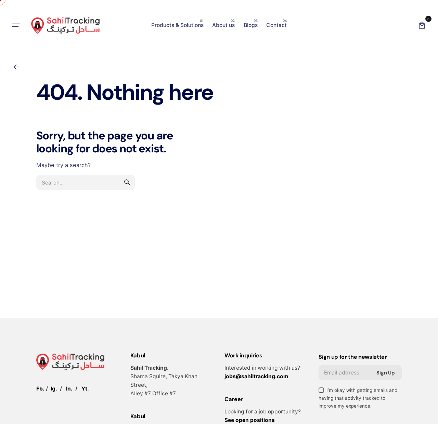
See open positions (249, 420)
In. (69, 388)
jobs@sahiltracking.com (256, 376)
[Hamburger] (16, 25)
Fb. (40, 388)
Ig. (54, 388)
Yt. (85, 388)
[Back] (16, 67)
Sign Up (385, 372)
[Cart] (421, 25)
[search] (127, 182)
